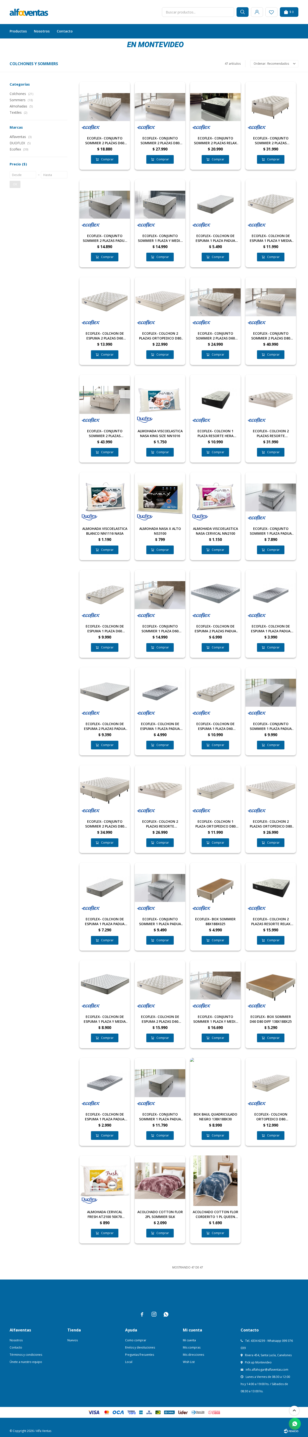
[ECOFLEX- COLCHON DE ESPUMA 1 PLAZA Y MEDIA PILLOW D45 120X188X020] (104, 985)
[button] (243, 12)
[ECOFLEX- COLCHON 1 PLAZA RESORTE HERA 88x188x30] (215, 400)
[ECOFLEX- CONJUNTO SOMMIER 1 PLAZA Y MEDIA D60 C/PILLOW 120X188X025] (215, 985)
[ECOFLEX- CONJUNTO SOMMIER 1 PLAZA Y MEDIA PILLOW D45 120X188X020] (160, 204)
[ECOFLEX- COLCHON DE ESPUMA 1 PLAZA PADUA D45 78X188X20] (215, 204)
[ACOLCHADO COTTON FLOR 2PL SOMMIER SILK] (160, 1180)
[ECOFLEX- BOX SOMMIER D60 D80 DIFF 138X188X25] (270, 985)
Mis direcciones (193, 1355)
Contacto (65, 31)
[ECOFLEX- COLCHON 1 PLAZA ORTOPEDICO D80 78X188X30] (215, 790)
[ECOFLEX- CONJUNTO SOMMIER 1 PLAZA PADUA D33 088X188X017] (160, 888)
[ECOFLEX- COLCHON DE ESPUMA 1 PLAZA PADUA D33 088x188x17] (160, 692)
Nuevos (72, 1340)
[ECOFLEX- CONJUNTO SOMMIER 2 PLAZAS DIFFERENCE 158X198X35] (104, 400)
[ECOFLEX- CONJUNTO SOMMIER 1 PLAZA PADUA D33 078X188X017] (270, 497)
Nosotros (42, 31)
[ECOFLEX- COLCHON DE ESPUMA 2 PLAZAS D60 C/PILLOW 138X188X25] (104, 302)
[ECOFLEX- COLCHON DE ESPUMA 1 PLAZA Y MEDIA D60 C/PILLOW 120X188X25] (270, 204)
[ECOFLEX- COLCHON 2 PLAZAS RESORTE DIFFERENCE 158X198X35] (270, 400)
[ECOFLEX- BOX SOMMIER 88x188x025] (215, 888)
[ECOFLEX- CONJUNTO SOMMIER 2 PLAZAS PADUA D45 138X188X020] (104, 204)
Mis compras (191, 1347)
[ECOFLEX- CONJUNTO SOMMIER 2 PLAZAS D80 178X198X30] (270, 302)
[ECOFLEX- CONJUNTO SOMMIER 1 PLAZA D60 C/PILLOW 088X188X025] (160, 595)
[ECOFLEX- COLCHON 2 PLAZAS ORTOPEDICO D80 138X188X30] (160, 302)
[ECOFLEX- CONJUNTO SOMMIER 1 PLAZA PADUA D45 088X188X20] (160, 1083)
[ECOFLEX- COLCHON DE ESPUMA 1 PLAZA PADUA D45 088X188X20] (104, 888)
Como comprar (135, 1340)
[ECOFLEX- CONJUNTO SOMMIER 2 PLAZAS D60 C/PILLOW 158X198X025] (215, 302)
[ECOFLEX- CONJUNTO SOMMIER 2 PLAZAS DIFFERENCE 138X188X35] (270, 107)
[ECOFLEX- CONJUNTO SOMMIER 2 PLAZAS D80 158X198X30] (104, 790)
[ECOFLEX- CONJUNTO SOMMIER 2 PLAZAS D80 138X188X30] (160, 107)
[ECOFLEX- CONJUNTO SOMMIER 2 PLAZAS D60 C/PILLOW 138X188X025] (104, 107)
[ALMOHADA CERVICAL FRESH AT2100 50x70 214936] (104, 1180)
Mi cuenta (189, 1340)
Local (128, 1362)
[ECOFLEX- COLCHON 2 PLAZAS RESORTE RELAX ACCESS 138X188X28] (270, 888)
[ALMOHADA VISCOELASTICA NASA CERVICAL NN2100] (215, 497)
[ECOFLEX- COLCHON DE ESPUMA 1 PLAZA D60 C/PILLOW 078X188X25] (104, 595)
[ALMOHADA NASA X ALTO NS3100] (160, 497)
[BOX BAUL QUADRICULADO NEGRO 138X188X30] (215, 1083)
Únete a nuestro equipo (26, 1362)
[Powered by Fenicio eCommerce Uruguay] (291, 1431)
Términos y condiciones (26, 1355)
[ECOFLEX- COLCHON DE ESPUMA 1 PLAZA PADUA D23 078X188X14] (104, 1083)
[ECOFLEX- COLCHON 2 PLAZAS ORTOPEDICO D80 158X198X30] (270, 790)
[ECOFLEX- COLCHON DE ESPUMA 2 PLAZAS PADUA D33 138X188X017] (215, 595)
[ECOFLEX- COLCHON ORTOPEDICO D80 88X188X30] (270, 1083)
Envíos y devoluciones (140, 1347)
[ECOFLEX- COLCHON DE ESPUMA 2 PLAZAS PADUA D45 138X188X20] (104, 692)
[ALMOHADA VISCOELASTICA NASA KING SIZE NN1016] (160, 400)
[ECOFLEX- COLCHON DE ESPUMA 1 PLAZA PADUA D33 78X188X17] (270, 595)
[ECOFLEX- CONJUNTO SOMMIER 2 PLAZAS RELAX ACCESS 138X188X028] (215, 107)
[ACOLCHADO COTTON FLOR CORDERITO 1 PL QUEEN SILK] (215, 1180)
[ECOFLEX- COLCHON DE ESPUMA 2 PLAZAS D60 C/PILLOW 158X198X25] (160, 985)
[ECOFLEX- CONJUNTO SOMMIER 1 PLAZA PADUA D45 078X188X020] (270, 692)
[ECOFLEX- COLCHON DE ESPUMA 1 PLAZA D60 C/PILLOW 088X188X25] (215, 692)
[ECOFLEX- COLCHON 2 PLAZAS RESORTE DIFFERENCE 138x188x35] (160, 790)
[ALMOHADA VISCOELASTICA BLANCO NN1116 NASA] (104, 497)
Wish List (189, 1362)
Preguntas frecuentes (139, 1355)
